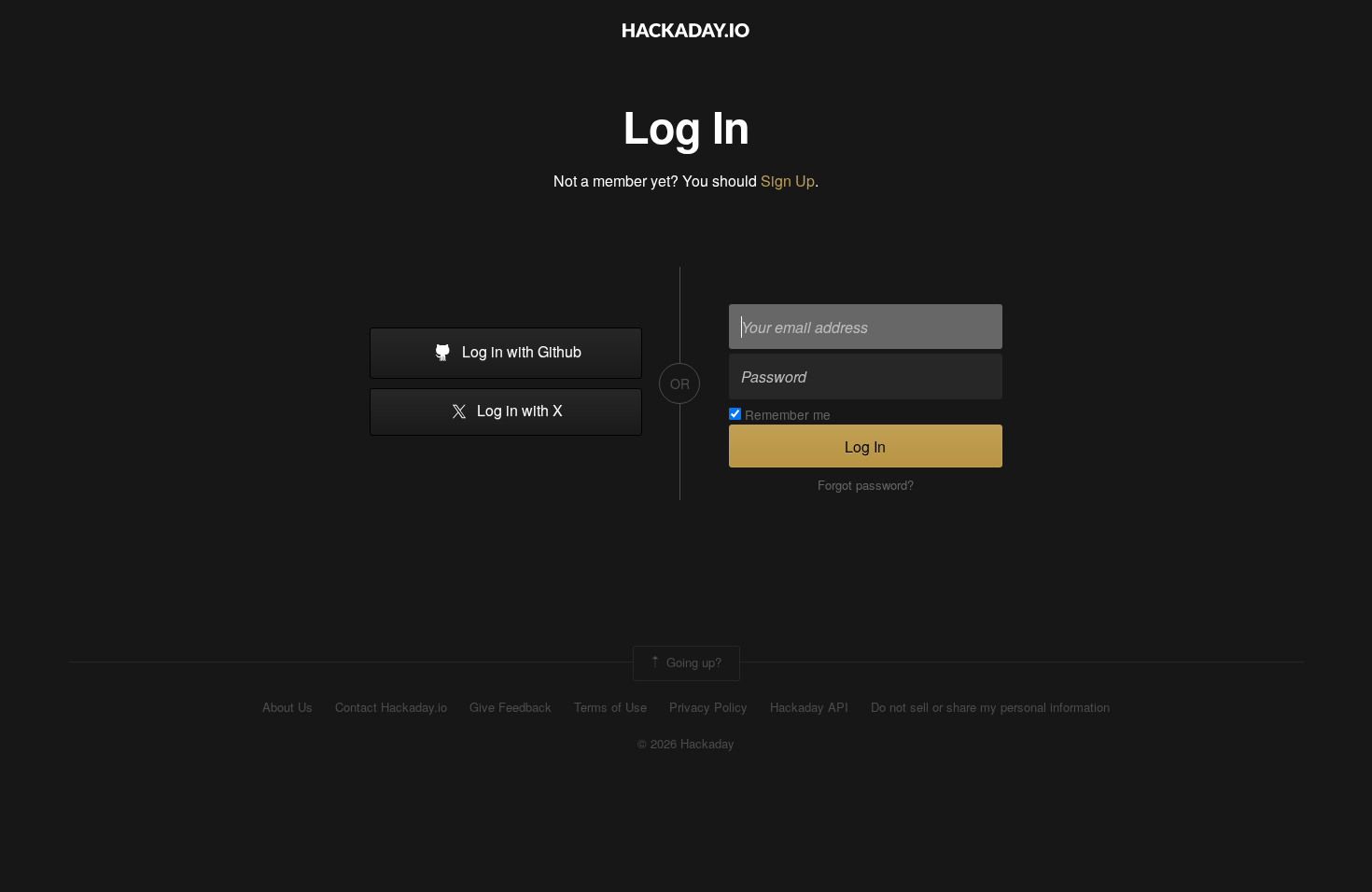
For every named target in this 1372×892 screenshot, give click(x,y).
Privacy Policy (708, 707)
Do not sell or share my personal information (990, 707)
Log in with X (518, 411)
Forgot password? (866, 485)
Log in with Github (519, 351)
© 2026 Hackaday (686, 743)
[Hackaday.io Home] (686, 32)
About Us (287, 707)
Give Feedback (510, 707)
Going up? (692, 661)
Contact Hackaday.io (391, 707)
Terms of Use (610, 707)
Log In (865, 446)
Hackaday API (809, 707)
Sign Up (788, 180)
